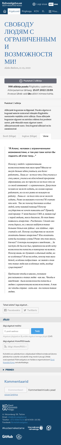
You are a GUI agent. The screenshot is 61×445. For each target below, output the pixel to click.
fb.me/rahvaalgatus (19, 422)
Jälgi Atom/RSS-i (17, 346)
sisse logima (11, 394)
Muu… (55, 11)
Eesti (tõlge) (9, 136)
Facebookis (14, 310)
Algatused (14, 11)
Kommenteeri (15, 390)
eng (56, 4)
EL (43, 11)
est (51, 4)
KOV (36, 11)
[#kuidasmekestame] (13, 428)
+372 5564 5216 (17, 419)
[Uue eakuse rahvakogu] (35, 428)
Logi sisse (42, 4)
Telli (37, 331)
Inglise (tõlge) (29, 136)
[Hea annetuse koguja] (49, 428)
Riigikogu (27, 11)
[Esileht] (4, 11)
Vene (45, 136)
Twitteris (32, 310)
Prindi (9, 369)
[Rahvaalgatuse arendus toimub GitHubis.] (7, 437)
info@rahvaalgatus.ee (17, 417)
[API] (19, 437)
